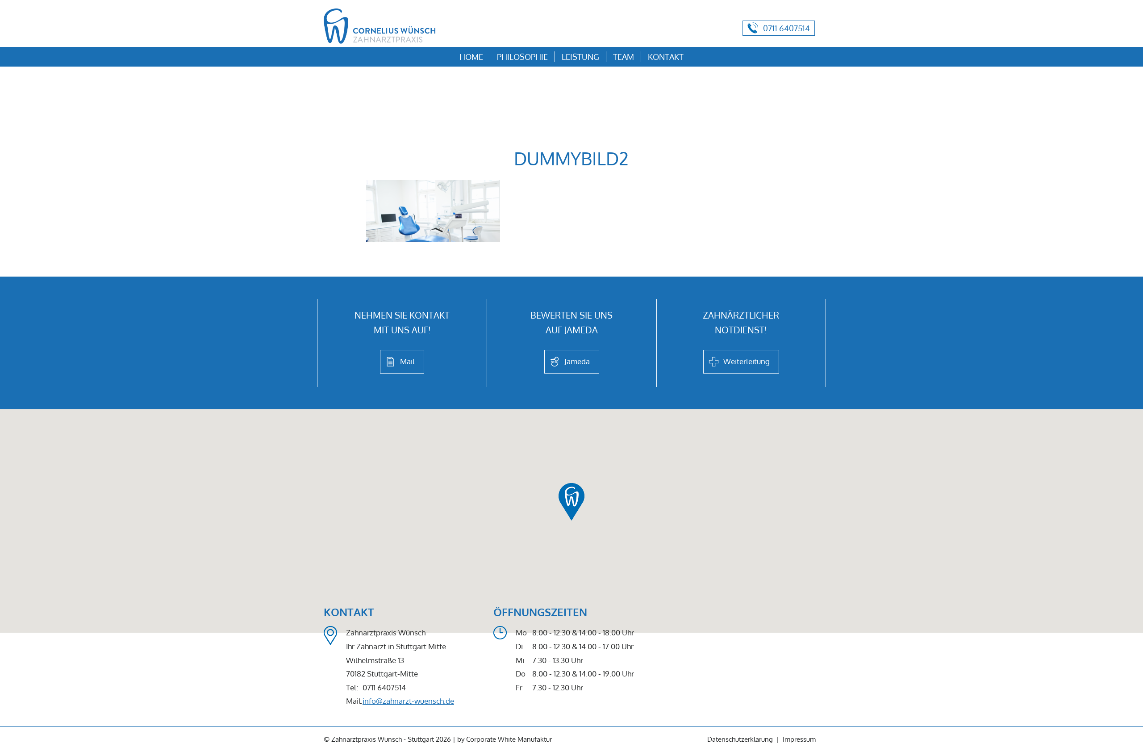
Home (471, 57)
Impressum (799, 739)
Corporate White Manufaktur (509, 739)
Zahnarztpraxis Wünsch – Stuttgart (379, 26)
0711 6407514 (786, 28)
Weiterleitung (746, 361)
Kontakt (666, 57)
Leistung (580, 57)
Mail (407, 361)
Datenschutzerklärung (740, 739)
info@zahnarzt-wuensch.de (408, 701)
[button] (571, 501)
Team (623, 57)
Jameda (577, 361)
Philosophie (522, 57)
